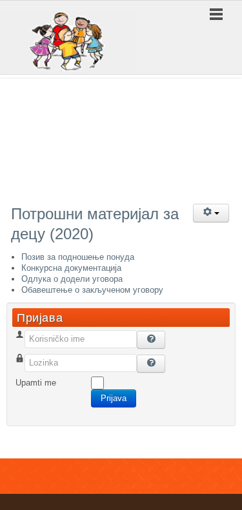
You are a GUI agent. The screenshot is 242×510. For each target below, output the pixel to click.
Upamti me (35, 382)
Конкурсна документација (71, 268)
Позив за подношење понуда (77, 257)
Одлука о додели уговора (72, 279)
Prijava (113, 398)
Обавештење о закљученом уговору (92, 290)
